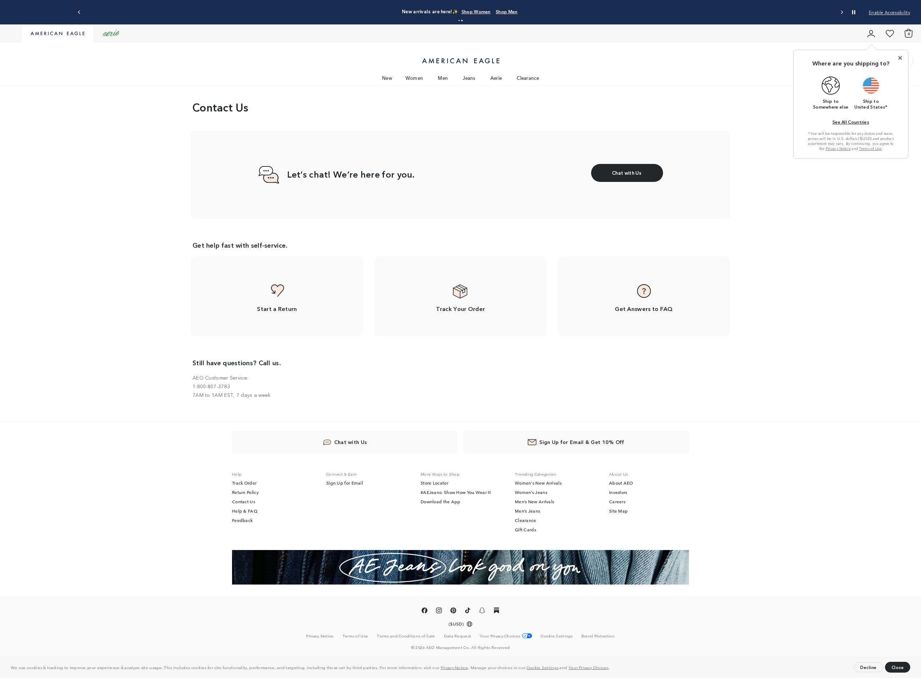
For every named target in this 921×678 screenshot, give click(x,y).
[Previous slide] (79, 12)
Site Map (618, 511)
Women (414, 77)
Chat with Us (350, 441)
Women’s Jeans (531, 492)
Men (443, 77)
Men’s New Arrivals (534, 501)
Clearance (528, 77)
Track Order (244, 483)
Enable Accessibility (889, 12)
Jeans (469, 77)
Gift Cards (525, 529)
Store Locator (434, 483)
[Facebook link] (424, 611)
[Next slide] (841, 12)
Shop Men (506, 11)
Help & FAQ (244, 511)
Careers (617, 501)
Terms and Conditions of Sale (406, 635)
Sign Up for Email (344, 483)
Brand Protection (598, 635)
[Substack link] (496, 611)
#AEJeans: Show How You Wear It (456, 492)
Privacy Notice (454, 667)
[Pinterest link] (453, 611)
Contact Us (243, 501)
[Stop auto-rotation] (854, 12)
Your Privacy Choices (588, 667)
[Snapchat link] (482, 611)
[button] (611, 668)
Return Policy (245, 492)
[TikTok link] (468, 611)
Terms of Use (870, 148)
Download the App (440, 501)
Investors (618, 492)
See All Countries (850, 122)
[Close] (900, 58)
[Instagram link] (439, 611)
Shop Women (476, 11)
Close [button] (897, 667)
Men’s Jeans (527, 511)
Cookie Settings (543, 667)
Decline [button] (868, 667)
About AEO (621, 483)
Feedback (242, 520)
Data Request (457, 635)
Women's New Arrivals (538, 483)
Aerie (496, 77)
